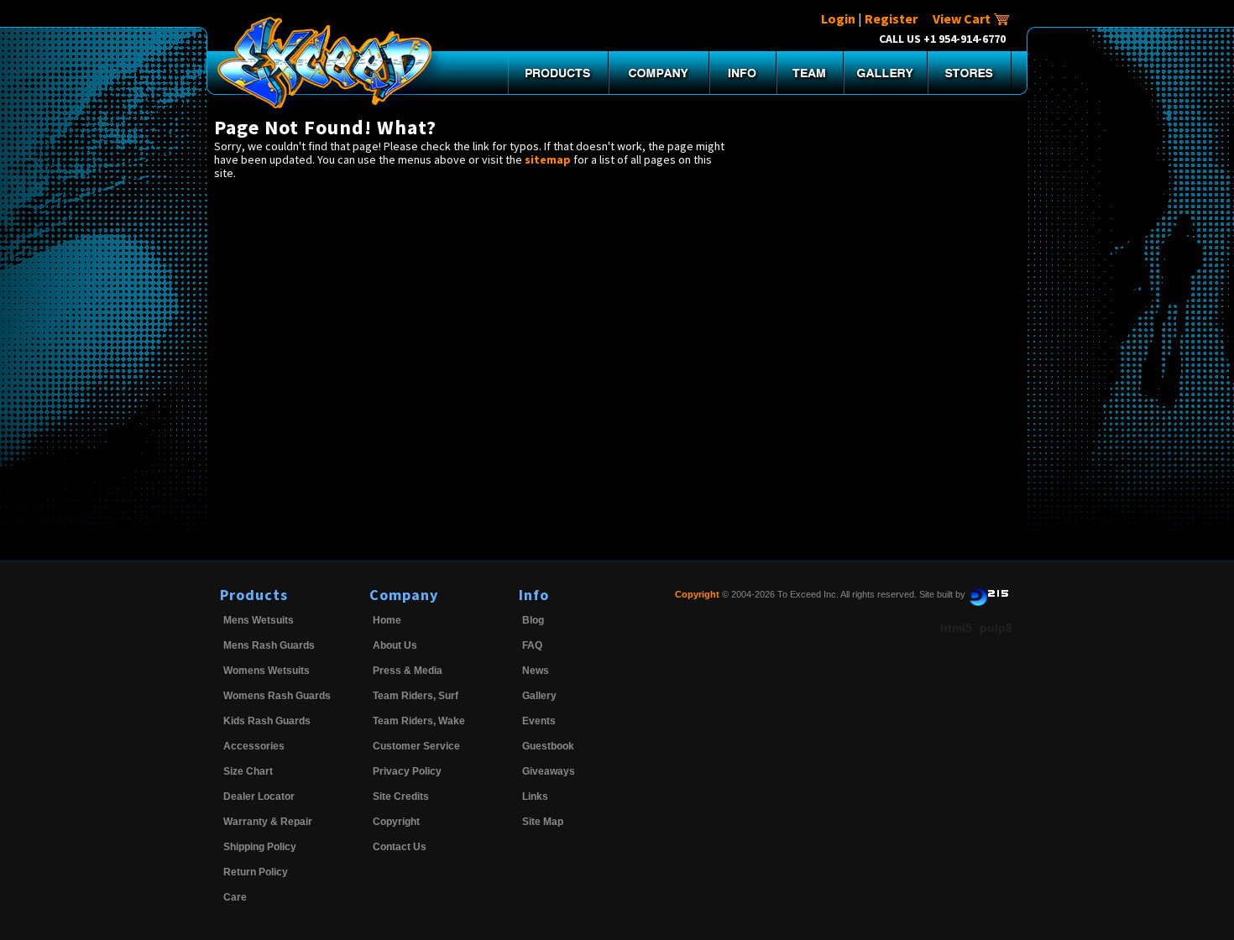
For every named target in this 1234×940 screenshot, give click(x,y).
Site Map (542, 822)
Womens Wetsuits (266, 670)
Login (838, 18)
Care (235, 897)
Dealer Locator (259, 796)
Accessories (254, 746)
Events (539, 721)
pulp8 (996, 627)
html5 (956, 627)
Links (535, 796)
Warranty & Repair (267, 822)
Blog (533, 620)
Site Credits (401, 796)
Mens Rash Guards (269, 645)
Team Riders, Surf (415, 696)
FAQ (532, 645)
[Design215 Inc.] (989, 594)
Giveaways (548, 771)
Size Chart (248, 771)
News (535, 670)
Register (891, 18)
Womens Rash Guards (277, 696)
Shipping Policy (259, 847)
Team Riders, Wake (419, 721)
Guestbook (548, 746)
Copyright (396, 822)
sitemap (548, 159)
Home (387, 620)
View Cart (963, 18)
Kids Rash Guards (267, 721)
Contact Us (399, 847)
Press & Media (407, 670)
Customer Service (416, 746)
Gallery (539, 696)
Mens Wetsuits (258, 620)
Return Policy (255, 872)
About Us (395, 645)
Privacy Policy (407, 771)
